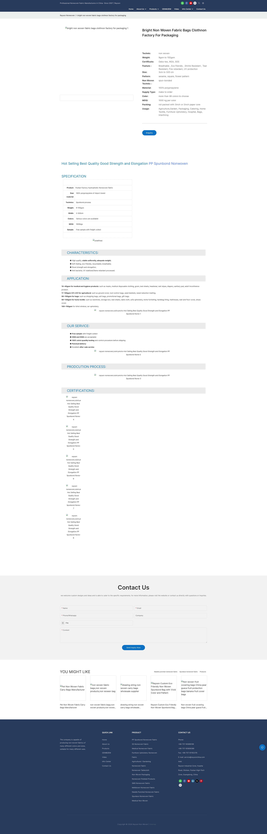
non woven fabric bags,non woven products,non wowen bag (103, 706)
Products (203, 672)
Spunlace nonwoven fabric (188, 672)
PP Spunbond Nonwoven (168, 163)
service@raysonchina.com (194, 757)
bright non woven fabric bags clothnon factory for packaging (101, 15)
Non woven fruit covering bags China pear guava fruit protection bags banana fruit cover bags (193, 706)
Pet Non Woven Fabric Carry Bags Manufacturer (72, 706)
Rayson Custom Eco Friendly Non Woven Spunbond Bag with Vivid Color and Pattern (163, 706)
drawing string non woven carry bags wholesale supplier (132, 706)
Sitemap (153, 824)
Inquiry (149, 133)
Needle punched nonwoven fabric (165, 672)
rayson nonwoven (67, 15)
